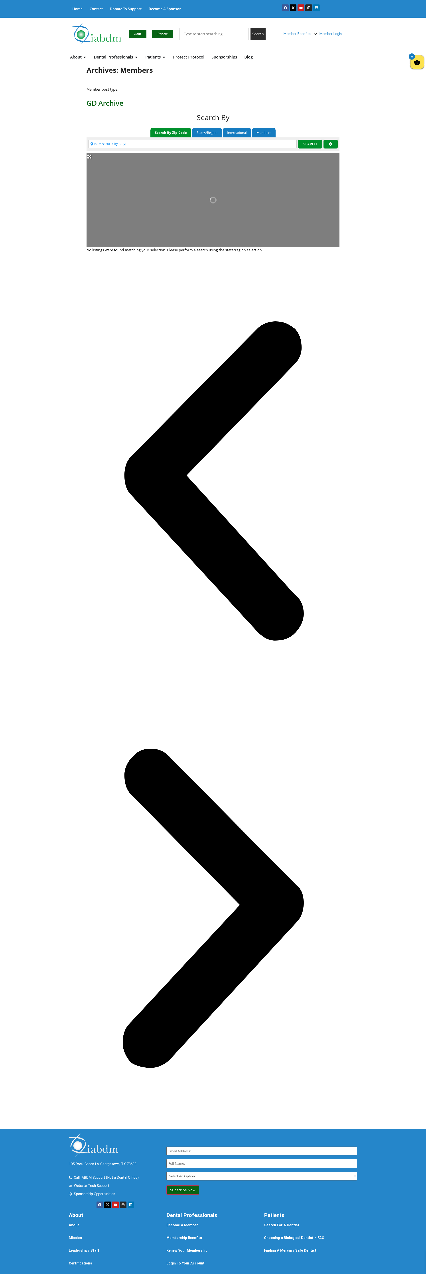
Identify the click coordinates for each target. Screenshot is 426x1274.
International (237, 132)
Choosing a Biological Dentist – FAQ (294, 1238)
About (74, 1225)
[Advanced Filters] (330, 144)
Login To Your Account (185, 1263)
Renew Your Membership (186, 1250)
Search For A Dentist (281, 1225)
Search (310, 144)
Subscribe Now (182, 1190)
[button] (213, 482)
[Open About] (85, 57)
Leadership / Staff (84, 1250)
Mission (75, 1238)
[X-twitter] (293, 7)
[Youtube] (301, 7)
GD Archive (105, 103)
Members (263, 132)
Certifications (80, 1263)
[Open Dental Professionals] (136, 57)
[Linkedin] (316, 7)
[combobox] (213, 34)
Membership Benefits (184, 1238)
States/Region (207, 132)
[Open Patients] (164, 57)
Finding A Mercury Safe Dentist (290, 1250)
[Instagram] (308, 7)
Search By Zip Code (171, 132)
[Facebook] (285, 7)
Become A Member (182, 1225)
